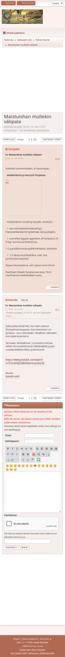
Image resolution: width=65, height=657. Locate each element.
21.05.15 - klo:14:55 (14, 309)
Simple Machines (41, 642)
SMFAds (25, 646)
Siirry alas (9, 139)
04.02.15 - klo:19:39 (14, 158)
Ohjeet (16, 638)
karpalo (14, 149)
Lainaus (54, 287)
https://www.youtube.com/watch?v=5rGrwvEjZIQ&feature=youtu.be (25, 361)
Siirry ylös (9, 398)
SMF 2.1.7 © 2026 (24, 642)
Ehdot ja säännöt (30, 638)
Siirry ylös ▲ (46, 638)
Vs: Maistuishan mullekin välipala (23, 154)
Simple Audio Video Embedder (33, 650)
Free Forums (37, 646)
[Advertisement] (32, 81)
